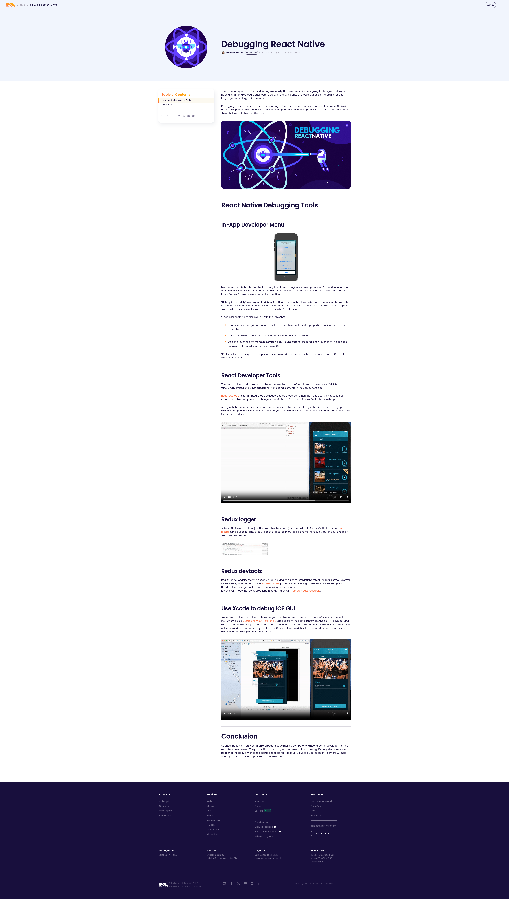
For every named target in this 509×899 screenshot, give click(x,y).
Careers (258, 810)
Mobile (210, 806)
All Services (213, 834)
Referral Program (263, 836)
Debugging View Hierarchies (259, 621)
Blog (313, 810)
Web (209, 801)
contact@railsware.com (323, 825)
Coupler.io (164, 806)
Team (257, 806)
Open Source (317, 806)
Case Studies (261, 822)
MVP (209, 810)
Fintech (211, 824)
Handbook (316, 815)
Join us (490, 4)
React (210, 815)
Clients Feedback (263, 826)
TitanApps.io (165, 810)
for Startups (213, 829)
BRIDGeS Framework (321, 801)
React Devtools (230, 395)
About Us (259, 801)
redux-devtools (270, 583)
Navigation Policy (323, 883)
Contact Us (323, 833)
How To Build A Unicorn (266, 831)
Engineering (251, 52)
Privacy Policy (303, 883)
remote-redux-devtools (306, 590)
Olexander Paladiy (234, 52)
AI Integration (214, 820)
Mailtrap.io (164, 801)
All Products (165, 815)
